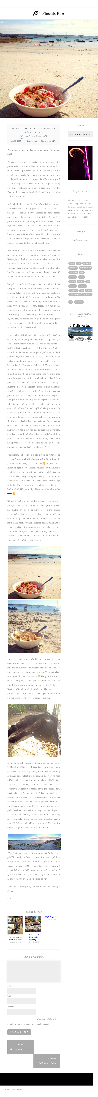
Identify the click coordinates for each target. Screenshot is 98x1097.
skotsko (80, 281)
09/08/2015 (16, 141)
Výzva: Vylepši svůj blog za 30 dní (79, 295)
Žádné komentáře (48, 141)
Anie (9, 493)
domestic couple (85, 268)
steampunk (82, 286)
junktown (73, 277)
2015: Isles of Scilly (24, 128)
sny (87, 281)
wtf (71, 302)
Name (10, 986)
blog (78, 263)
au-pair (72, 263)
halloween (73, 272)
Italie (81, 272)
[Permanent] (15, 934)
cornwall (86, 263)
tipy (81, 290)
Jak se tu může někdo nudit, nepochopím (33, 937)
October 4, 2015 (33, 942)
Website (10, 1006)
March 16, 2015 (15, 942)
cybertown (73, 268)
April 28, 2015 (51, 920)
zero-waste (78, 302)
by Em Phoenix (31, 141)
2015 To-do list (51, 917)
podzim (81, 277)
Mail (9, 996)
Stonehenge (73, 290)
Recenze (72, 281)
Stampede (73, 286)
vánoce (88, 290)
